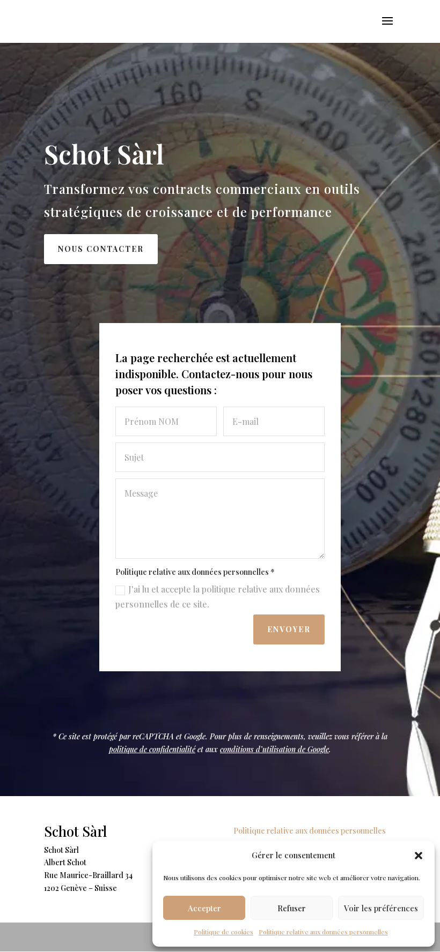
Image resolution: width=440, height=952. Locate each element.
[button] (418, 855)
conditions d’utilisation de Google (274, 749)
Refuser (291, 908)
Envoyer (289, 629)
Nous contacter (101, 249)
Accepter (204, 908)
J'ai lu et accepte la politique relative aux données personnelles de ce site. (217, 596)
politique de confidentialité (152, 749)
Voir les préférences (381, 908)
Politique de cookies (223, 931)
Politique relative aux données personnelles (323, 931)
